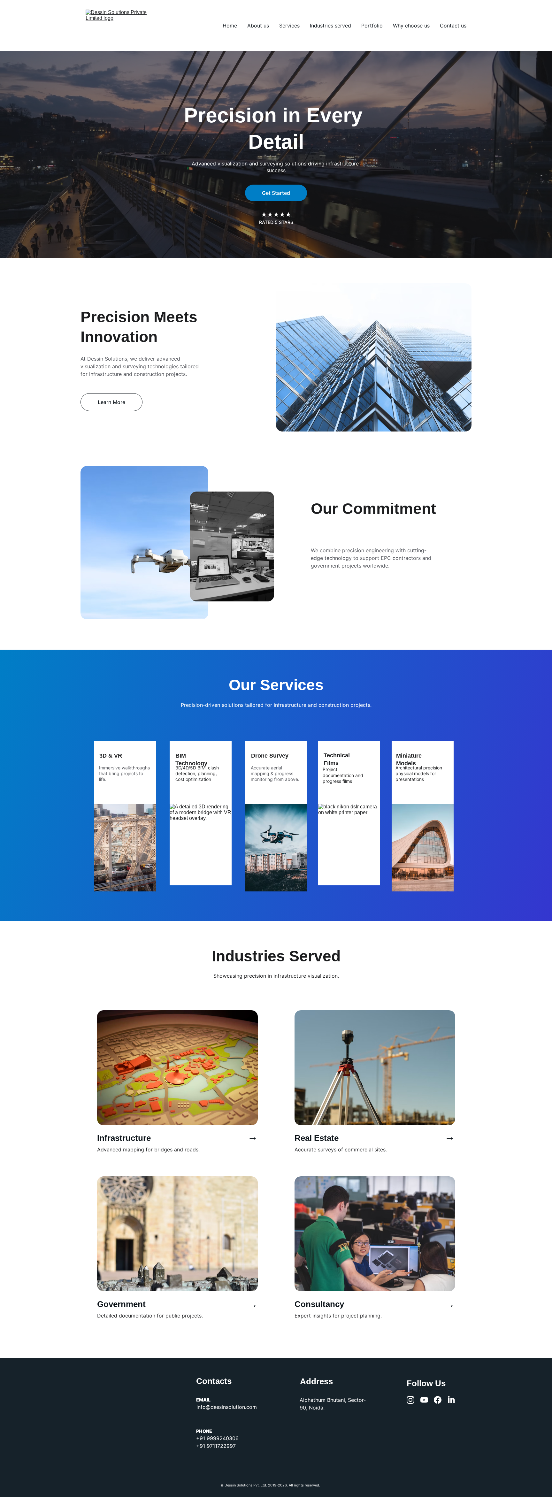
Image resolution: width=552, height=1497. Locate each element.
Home (230, 25)
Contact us (453, 25)
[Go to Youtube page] (424, 1400)
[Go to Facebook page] (437, 1400)
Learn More (111, 402)
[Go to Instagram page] (410, 1400)
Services (289, 25)
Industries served (330, 25)
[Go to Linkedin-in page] (451, 1400)
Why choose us (411, 25)
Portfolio (372, 25)
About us (258, 25)
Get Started (276, 193)
